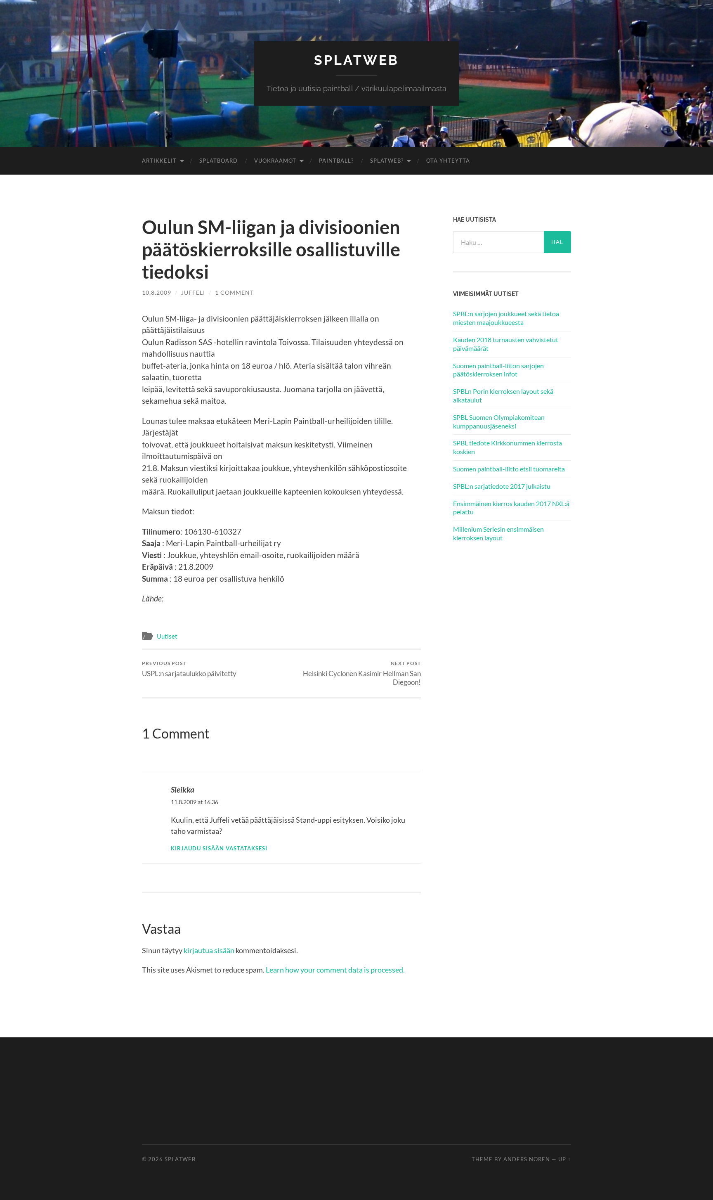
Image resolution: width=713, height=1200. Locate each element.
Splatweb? (387, 160)
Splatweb (356, 60)
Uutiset (167, 636)
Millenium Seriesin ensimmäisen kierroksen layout (498, 533)
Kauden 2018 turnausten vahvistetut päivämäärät (505, 344)
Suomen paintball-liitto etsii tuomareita (509, 469)
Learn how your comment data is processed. (335, 969)
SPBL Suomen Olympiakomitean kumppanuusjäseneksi (499, 421)
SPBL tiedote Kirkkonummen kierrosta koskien (507, 447)
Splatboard (218, 160)
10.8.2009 (156, 292)
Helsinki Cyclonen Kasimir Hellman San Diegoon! (362, 673)
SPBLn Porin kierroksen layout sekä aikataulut (503, 395)
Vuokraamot (275, 160)
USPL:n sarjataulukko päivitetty (189, 669)
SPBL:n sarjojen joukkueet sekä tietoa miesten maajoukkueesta (506, 318)
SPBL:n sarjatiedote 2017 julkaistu (501, 486)
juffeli (193, 292)
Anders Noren (526, 1159)
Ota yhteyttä (448, 160)
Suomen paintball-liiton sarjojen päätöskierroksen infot (498, 370)
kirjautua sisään (209, 950)
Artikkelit (159, 160)
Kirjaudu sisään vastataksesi (219, 848)
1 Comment (234, 292)
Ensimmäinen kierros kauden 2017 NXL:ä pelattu (511, 507)
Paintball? (336, 160)
